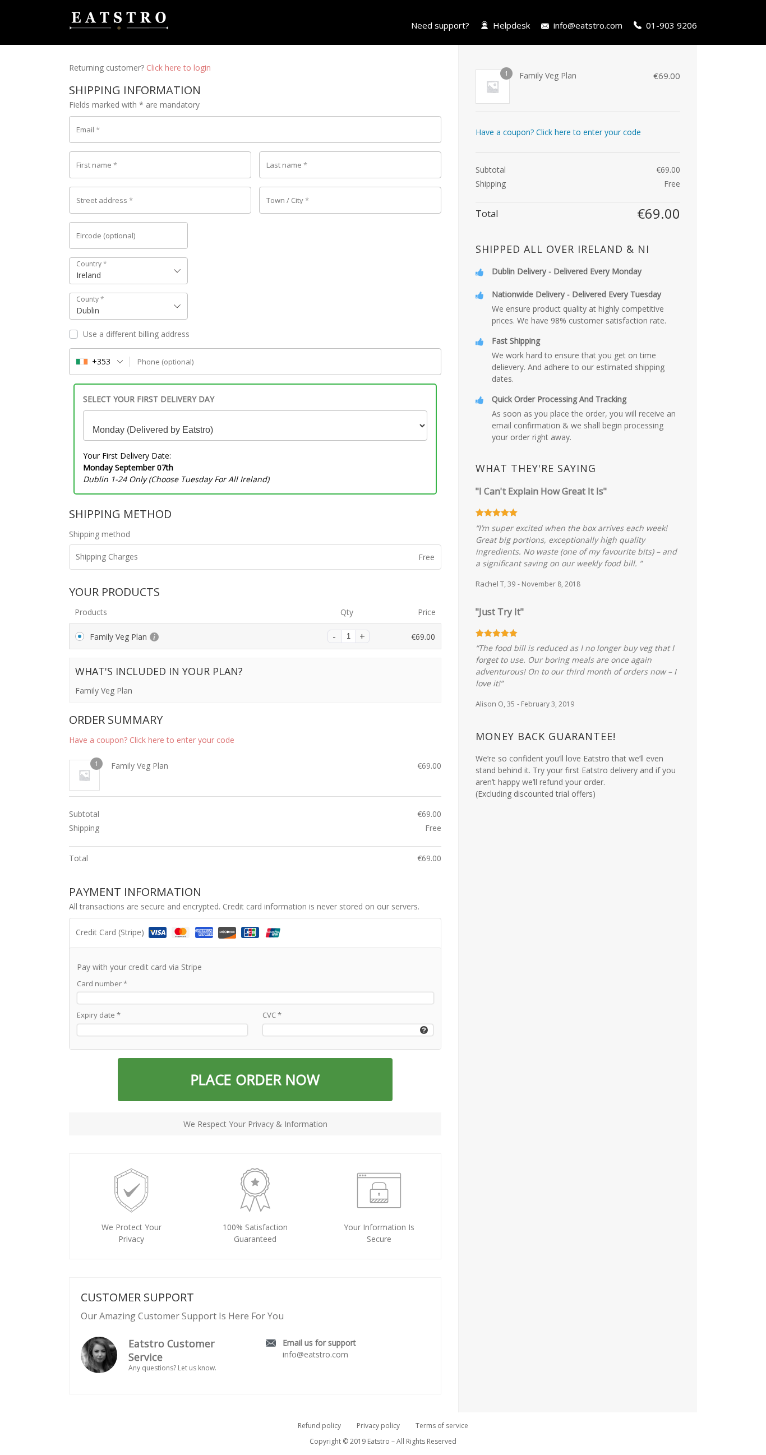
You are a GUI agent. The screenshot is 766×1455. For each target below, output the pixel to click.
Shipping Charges (107, 556)
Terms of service (442, 1425)
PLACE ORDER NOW (255, 1079)
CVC (272, 1015)
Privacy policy (378, 1425)
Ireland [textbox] (88, 275)
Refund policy (319, 1425)
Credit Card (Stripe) (111, 932)
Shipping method (99, 534)
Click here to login (178, 67)
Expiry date (99, 1015)
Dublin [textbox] (87, 310)
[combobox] (128, 270)
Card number (102, 983)
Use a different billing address (137, 334)
